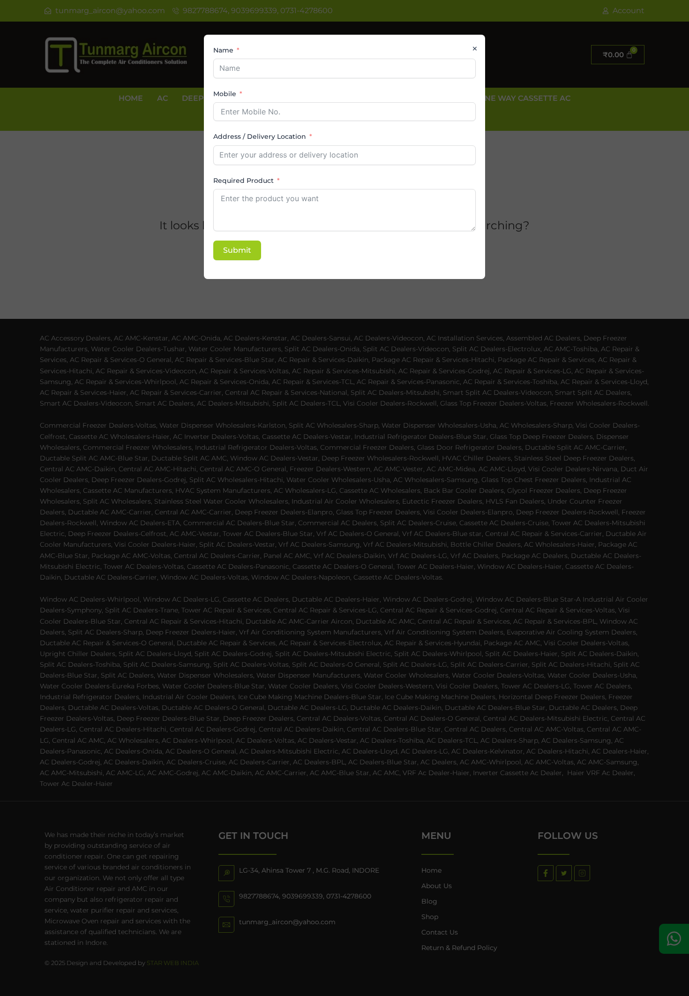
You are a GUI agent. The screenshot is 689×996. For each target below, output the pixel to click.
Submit (237, 250)
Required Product (243, 180)
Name (223, 50)
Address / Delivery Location (259, 136)
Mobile (224, 94)
